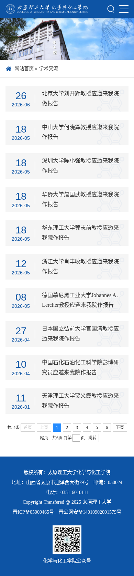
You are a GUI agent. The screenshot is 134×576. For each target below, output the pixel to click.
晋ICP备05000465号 (33, 512)
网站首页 (24, 68)
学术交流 (48, 68)
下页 (120, 427)
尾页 (44, 438)
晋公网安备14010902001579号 (90, 512)
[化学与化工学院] (46, 9)
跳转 (92, 438)
